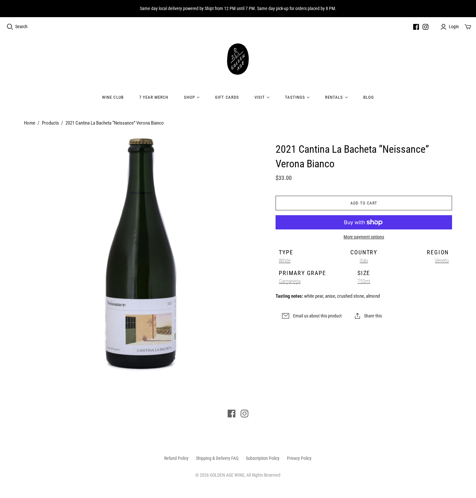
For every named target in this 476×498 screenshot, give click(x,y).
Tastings (295, 97)
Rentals (334, 97)
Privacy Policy (299, 458)
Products (50, 123)
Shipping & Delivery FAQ (217, 458)
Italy (364, 261)
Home (29, 123)
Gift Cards (227, 97)
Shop (189, 97)
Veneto (442, 261)
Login (454, 26)
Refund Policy (176, 458)
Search (21, 26)
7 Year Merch (153, 97)
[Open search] (10, 27)
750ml (363, 281)
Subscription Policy (262, 458)
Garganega (289, 281)
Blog (368, 97)
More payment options (364, 236)
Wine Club (112, 97)
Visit (260, 97)
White (284, 261)
